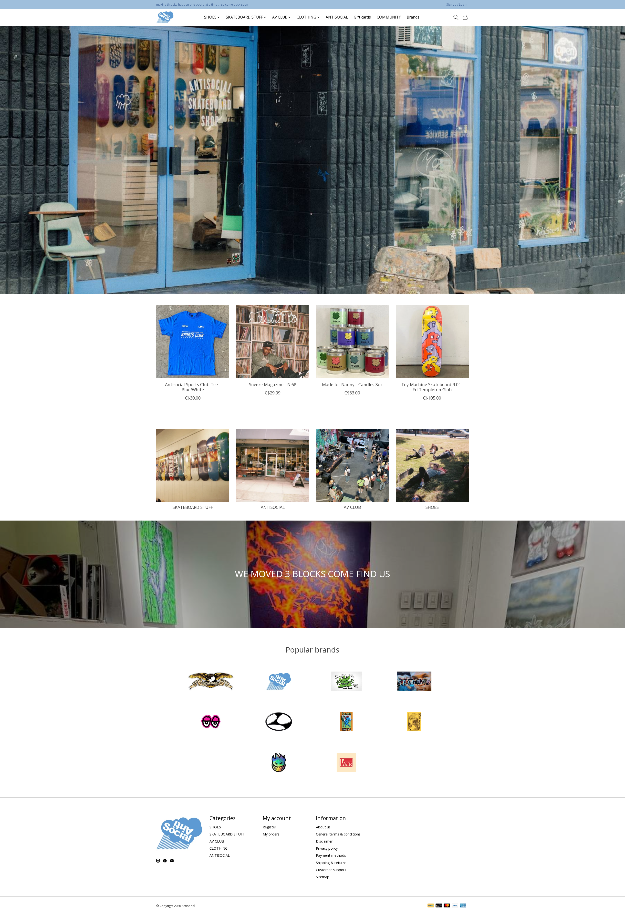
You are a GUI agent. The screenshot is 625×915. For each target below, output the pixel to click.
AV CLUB (352, 507)
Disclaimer (324, 841)
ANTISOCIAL (337, 17)
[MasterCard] (447, 906)
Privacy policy (327, 848)
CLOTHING (218, 848)
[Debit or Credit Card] (439, 906)
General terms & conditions (338, 834)
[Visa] (455, 906)
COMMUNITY (389, 17)
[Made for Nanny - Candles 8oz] (352, 341)
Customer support (331, 869)
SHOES (432, 507)
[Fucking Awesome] (414, 682)
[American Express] (463, 906)
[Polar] (346, 722)
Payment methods (331, 855)
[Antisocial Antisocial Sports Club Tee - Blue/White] (192, 341)
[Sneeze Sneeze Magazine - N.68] (272, 341)
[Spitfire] (278, 763)
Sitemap (322, 876)
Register (269, 827)
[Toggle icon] (455, 17)
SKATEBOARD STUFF (193, 507)
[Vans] (346, 763)
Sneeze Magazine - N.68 (272, 384)
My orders (271, 834)
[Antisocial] (165, 17)
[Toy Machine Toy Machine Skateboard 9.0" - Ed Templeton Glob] (432, 341)
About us (323, 827)
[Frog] (346, 682)
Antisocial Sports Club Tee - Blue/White (192, 387)
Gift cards (362, 17)
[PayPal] (430, 906)
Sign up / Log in (456, 4)
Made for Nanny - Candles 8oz (352, 384)
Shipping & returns (331, 862)
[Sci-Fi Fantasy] (414, 722)
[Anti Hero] (210, 682)
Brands (413, 17)
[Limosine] (278, 722)
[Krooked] (210, 722)
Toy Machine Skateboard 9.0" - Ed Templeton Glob (432, 387)
